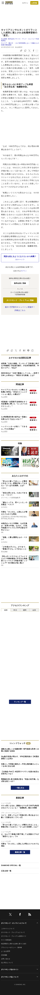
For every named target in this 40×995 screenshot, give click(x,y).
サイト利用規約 (6, 940)
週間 (24, 610)
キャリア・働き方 (7, 43)
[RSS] (30, 914)
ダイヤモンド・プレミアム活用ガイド (13, 936)
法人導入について (7, 962)
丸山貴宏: (20, 40)
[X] (10, 914)
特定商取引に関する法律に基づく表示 (13, 944)
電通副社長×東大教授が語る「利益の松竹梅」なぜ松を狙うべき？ (20, 780)
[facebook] (20, 914)
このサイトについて (7, 928)
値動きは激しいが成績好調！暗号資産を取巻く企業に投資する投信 (20, 750)
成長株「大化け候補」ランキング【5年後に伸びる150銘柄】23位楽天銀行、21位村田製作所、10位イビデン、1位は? (20, 365)
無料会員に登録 (20, 283)
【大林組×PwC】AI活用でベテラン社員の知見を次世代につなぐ (20, 772)
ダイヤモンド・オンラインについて (14, 923)
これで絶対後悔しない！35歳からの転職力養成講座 (20, 44)
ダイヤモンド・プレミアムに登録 (20, 300)
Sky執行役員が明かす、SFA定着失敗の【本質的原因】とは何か (20, 757)
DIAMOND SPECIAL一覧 (11, 865)
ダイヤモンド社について (10, 977)
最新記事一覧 (20, 852)
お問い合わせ (5, 959)
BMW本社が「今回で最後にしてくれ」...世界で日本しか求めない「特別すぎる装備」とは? (20, 374)
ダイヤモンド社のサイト (10, 969)
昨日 (15, 610)
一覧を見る (20, 787)
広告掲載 (4, 955)
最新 (6, 610)
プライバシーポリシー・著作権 (11, 947)
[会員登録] (34, 3)
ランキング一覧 (20, 701)
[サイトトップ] (9, 2)
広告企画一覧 (6, 871)
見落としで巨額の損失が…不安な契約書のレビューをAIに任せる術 (20, 765)
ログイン (25, 3)
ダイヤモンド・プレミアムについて (13, 932)
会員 (34, 610)
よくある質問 (5, 951)
